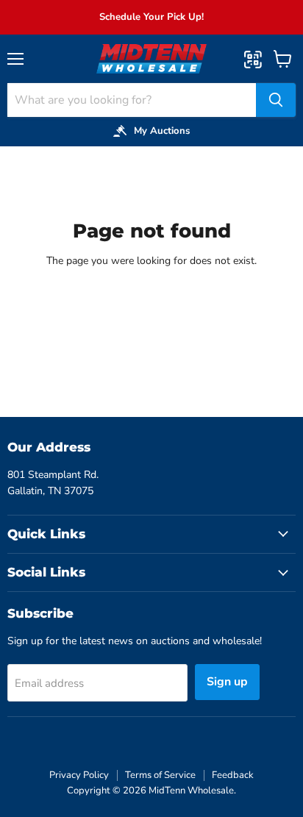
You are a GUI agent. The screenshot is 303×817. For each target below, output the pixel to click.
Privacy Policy (79, 775)
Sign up (227, 682)
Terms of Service (160, 775)
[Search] (276, 100)
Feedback (233, 775)
